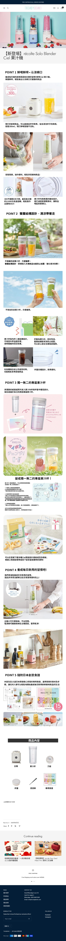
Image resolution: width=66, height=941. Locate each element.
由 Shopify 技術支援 (17, 931)
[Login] (58, 8)
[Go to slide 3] (34, 881)
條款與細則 (6, 906)
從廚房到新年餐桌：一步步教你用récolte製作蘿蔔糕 (17, 859)
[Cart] (62, 8)
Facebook (48, 914)
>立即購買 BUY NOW (9, 802)
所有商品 (6, 896)
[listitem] (8, 826)
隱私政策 (6, 902)
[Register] (29, 918)
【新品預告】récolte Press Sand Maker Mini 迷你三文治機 (46, 859)
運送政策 (6, 899)
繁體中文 (7, 926)
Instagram (48, 917)
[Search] (8, 8)
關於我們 (6, 893)
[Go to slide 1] (31, 881)
